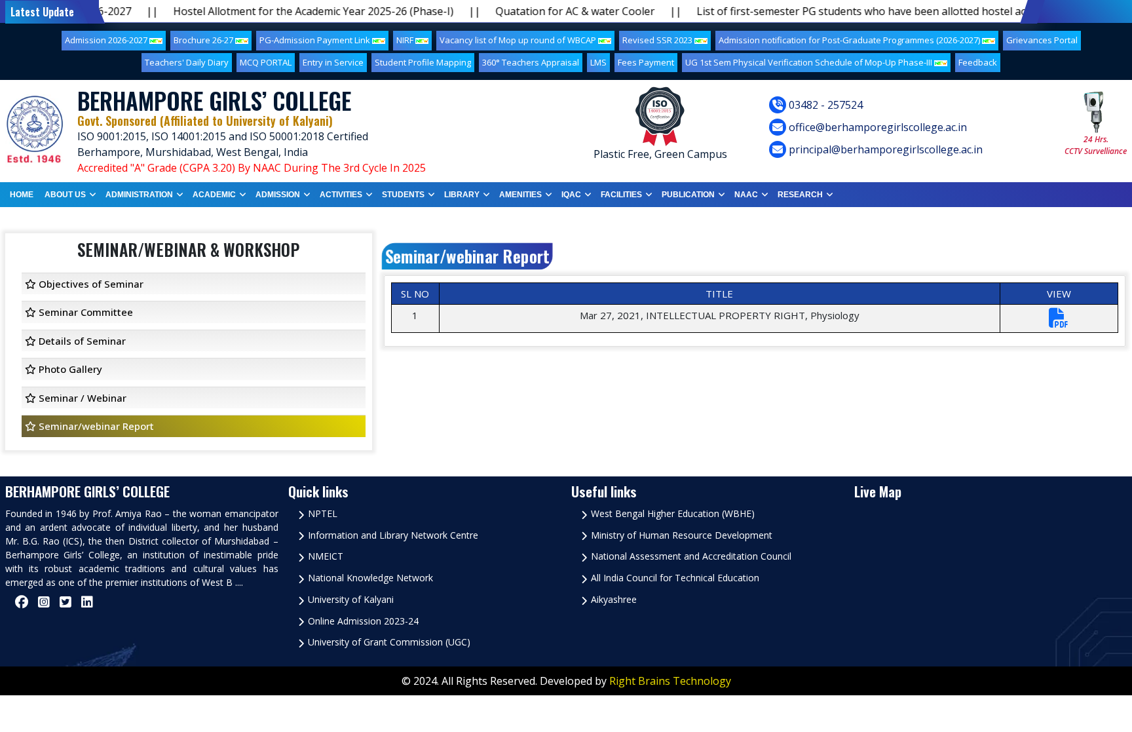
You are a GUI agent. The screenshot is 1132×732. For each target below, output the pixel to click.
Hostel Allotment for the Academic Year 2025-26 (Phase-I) (283, 11)
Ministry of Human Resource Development (681, 535)
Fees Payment (646, 62)
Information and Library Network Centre (393, 535)
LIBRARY (462, 194)
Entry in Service (333, 62)
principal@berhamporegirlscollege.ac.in (884, 149)
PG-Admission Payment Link (315, 40)
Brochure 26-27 (204, 40)
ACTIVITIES (341, 194)
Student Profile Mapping (423, 62)
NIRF (405, 40)
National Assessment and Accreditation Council (691, 556)
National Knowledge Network (370, 577)
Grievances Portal (1042, 40)
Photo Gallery (69, 369)
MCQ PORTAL (266, 62)
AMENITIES (520, 194)
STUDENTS (403, 194)
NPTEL (322, 513)
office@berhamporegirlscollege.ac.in (876, 127)
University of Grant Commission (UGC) (389, 642)
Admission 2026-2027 (107, 40)
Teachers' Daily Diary (187, 62)
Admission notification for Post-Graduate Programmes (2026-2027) (850, 40)
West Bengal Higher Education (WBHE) (673, 513)
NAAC (746, 194)
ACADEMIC (214, 194)
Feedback (977, 62)
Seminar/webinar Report (95, 426)
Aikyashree (614, 599)
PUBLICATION (688, 194)
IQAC (571, 194)
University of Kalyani (351, 599)
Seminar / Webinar (81, 397)
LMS (598, 62)
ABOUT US (65, 194)
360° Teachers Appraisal (530, 62)
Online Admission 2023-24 (363, 621)
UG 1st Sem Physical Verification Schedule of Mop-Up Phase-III (809, 62)
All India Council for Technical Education (675, 577)
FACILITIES (621, 194)
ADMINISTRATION (139, 194)
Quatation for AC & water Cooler (544, 11)
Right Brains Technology (670, 681)
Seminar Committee (84, 311)
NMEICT (325, 556)
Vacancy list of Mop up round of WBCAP (519, 40)
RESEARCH (800, 194)
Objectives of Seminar (89, 283)
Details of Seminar (81, 340)
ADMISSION (277, 194)
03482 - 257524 (824, 105)
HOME (21, 194)
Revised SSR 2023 (658, 40)
